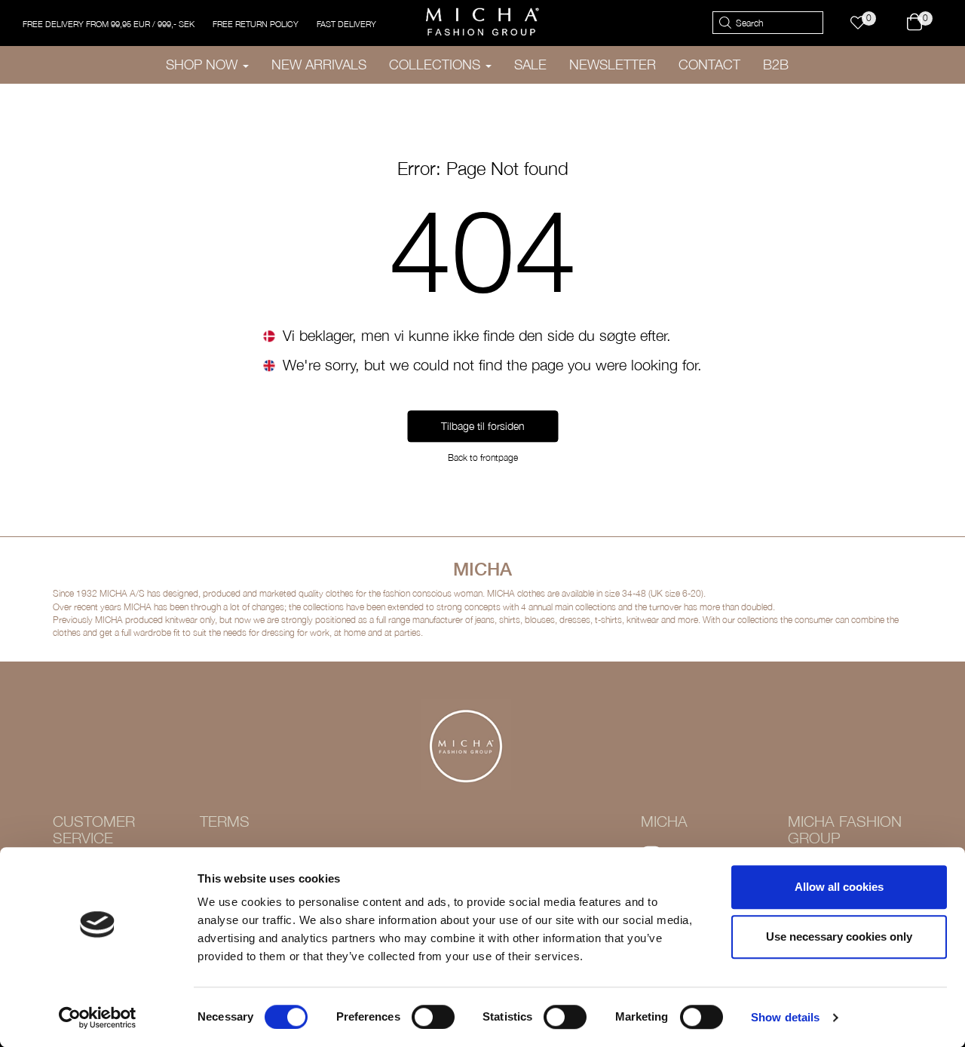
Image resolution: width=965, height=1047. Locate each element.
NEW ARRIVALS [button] (318, 64)
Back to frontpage (483, 458)
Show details (785, 1017)
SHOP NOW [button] (203, 64)
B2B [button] (776, 64)
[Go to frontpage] (482, 21)
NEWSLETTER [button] (612, 64)
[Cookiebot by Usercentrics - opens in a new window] (98, 1017)
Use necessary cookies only (839, 936)
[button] (865, 23)
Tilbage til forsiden (483, 426)
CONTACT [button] (709, 64)
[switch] (433, 1017)
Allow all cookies (839, 886)
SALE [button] (530, 64)
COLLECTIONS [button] (436, 64)
